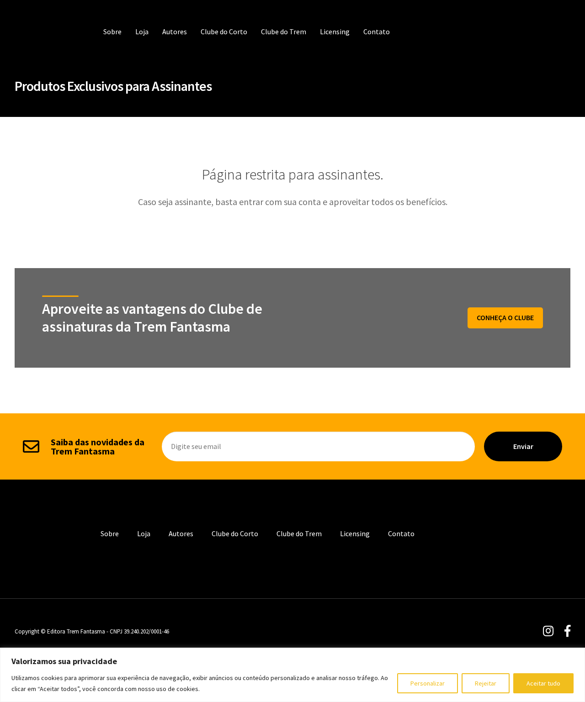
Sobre (112, 31)
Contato (376, 31)
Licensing (335, 31)
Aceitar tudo (543, 683)
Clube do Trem (283, 31)
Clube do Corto (224, 31)
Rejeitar (485, 683)
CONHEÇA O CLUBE (505, 317)
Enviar (523, 446)
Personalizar (427, 683)
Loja (142, 31)
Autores (174, 31)
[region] (292, 675)
